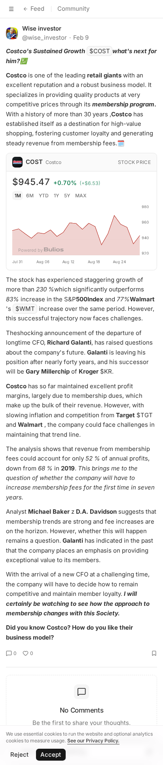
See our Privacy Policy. (93, 741)
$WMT (25, 308)
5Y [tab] (67, 195)
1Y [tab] (56, 195)
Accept (50, 754)
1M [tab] (18, 195)
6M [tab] (30, 195)
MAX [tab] (81, 195)
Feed (37, 8)
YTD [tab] (44, 195)
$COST (99, 51)
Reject (19, 754)
